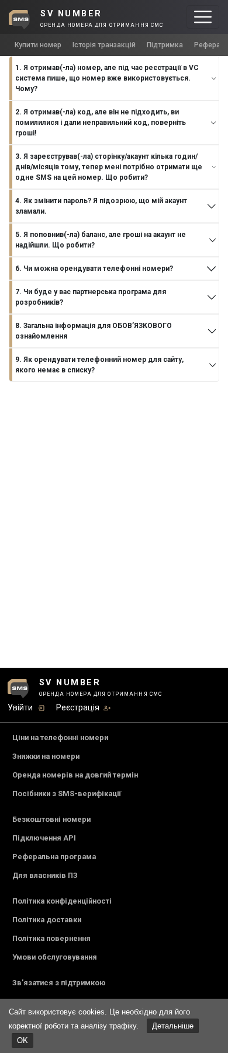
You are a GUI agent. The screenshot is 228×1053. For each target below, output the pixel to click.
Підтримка (165, 45)
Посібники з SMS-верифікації (66, 793)
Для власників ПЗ (45, 875)
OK (22, 1040)
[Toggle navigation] (202, 17)
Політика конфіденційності (62, 901)
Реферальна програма (54, 856)
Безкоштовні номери (51, 819)
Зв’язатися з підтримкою (59, 982)
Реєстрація (77, 707)
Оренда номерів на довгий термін (75, 774)
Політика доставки (46, 919)
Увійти (20, 707)
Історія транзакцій (104, 45)
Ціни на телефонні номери (60, 737)
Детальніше (173, 1025)
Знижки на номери (46, 756)
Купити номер (38, 45)
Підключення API (44, 838)
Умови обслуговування (54, 957)
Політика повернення (51, 938)
